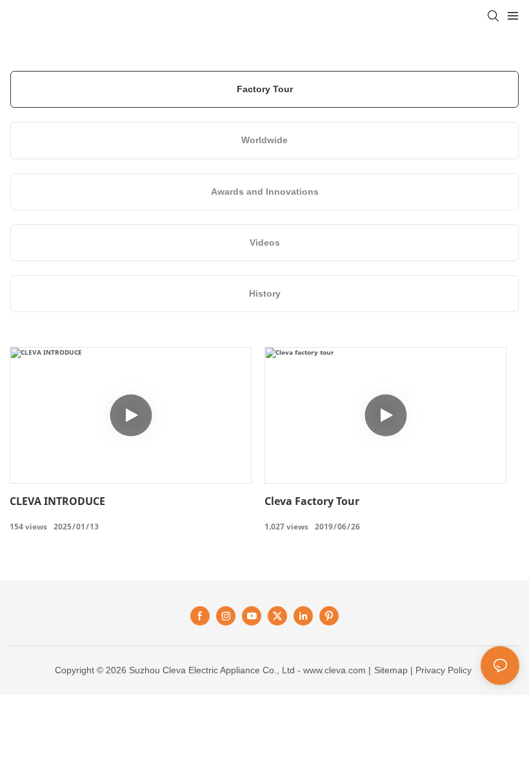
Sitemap (391, 670)
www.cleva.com (334, 670)
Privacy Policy (443, 670)
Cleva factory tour (311, 501)
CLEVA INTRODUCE (57, 501)
